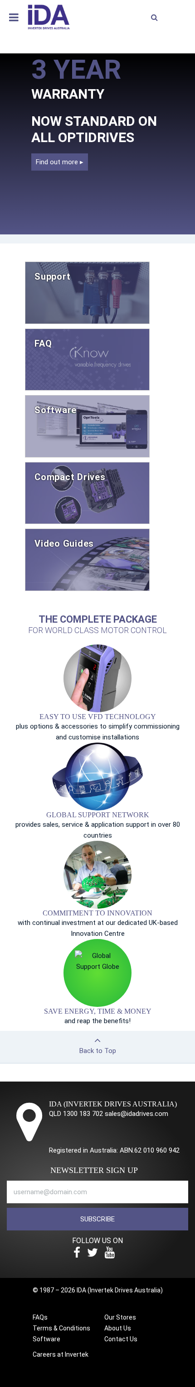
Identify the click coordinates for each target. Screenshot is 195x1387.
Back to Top (97, 1051)
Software (46, 1339)
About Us (117, 1328)
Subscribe (97, 1219)
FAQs (40, 1317)
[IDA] (48, 16)
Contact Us (120, 1339)
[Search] (154, 17)
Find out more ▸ (59, 162)
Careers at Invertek (60, 1354)
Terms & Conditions (61, 1328)
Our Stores (120, 1317)
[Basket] (179, 15)
